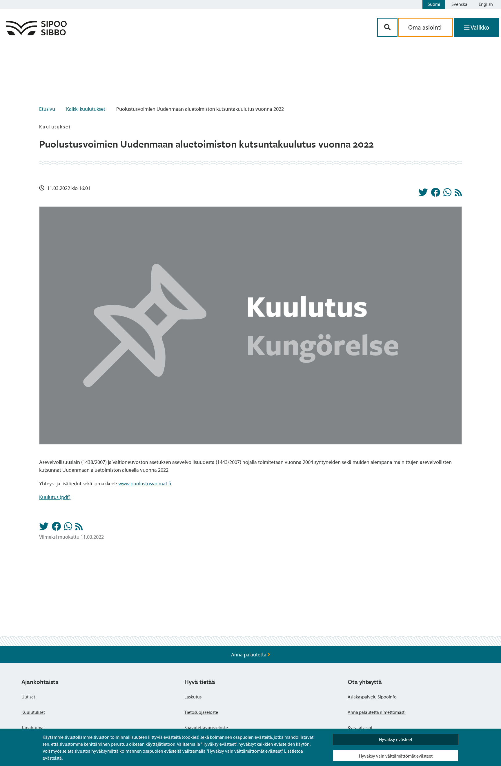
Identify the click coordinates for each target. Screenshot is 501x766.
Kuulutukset (33, 712)
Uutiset (28, 697)
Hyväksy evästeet (395, 739)
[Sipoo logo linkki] (36, 33)
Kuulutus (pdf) (54, 497)
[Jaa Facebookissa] (435, 194)
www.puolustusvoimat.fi (144, 483)
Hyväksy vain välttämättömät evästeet (396, 756)
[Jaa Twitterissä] (423, 194)
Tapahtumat (33, 727)
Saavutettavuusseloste (206, 727)
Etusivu (47, 109)
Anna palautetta (249, 654)
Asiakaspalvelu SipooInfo (372, 697)
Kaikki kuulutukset (85, 109)
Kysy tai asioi (360, 727)
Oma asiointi (425, 27)
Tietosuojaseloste (201, 712)
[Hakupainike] (387, 27)
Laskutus (193, 697)
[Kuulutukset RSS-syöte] (458, 194)
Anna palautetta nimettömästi (377, 712)
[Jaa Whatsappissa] (447, 194)
